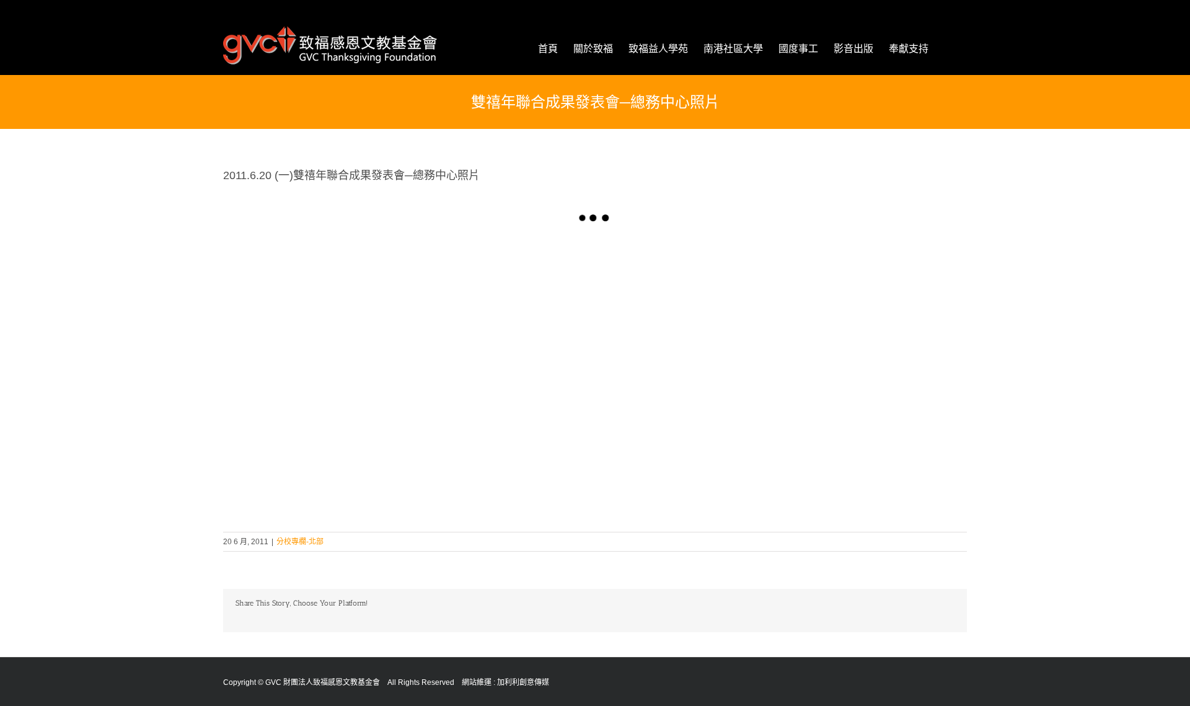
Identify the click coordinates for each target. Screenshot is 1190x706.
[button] (947, 49)
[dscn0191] (316, 445)
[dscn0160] (502, 305)
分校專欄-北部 (300, 541)
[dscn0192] (874, 305)
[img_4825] (688, 305)
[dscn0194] (316, 305)
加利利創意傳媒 (523, 682)
